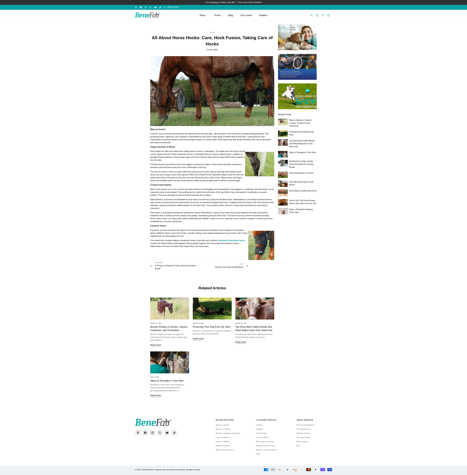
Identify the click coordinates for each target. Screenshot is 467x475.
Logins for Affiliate (222, 441)
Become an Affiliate (223, 429)
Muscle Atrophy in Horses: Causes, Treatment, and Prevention (300, 123)
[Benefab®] (148, 15)
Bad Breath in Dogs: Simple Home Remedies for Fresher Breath (301, 164)
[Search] (311, 15)
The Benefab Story (303, 429)
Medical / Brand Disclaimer (266, 450)
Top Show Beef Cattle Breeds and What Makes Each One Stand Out (302, 144)
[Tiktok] (160, 7)
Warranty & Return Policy (265, 446)
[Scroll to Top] (462, 462)
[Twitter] (151, 7)
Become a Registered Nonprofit (228, 433)
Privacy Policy (261, 433)
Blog (230, 15)
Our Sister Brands (303, 437)
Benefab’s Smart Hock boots (232, 240)
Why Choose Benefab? (305, 425)
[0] (328, 15)
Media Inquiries (302, 441)
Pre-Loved (246, 15)
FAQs (258, 454)
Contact (259, 425)
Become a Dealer (222, 425)
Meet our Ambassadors (225, 450)
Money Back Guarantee (265, 441)
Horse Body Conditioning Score (303, 191)
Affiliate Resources (223, 446)
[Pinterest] (136, 7)
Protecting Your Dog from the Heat (211, 326)
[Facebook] (141, 7)
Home (208, 26)
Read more (155, 345)
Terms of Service (262, 437)
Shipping (259, 429)
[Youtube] (155, 7)
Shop (202, 15)
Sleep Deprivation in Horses (301, 173)
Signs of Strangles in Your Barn (167, 380)
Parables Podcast (303, 433)
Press (218, 15)
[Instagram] (146, 7)
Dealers (263, 15)
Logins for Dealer (222, 437)
